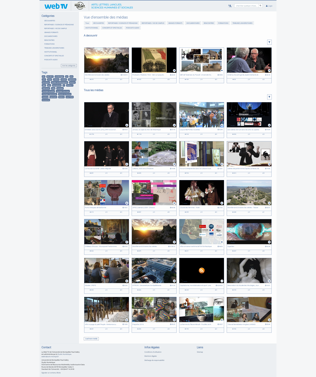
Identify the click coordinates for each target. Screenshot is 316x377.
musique (60, 88)
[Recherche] (260, 6)
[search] (246, 6)
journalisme (57, 85)
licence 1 (70, 85)
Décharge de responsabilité (154, 360)
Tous (87, 23)
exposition (72, 79)
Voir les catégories (68, 65)
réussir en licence (65, 94)
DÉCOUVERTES (49, 20)
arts (71, 76)
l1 (63, 85)
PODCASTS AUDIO (51, 59)
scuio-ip (45, 97)
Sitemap (200, 352)
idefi (43, 85)
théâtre (61, 97)
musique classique (63, 91)
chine (49, 79)
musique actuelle (48, 91)
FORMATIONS (49, 44)
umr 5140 (69, 97)
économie (45, 100)
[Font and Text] (230, 6)
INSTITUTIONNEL (50, 52)
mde (53, 88)
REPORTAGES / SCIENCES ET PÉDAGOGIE (59, 24)
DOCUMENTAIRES (50, 36)
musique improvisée (49, 94)
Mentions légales (150, 356)
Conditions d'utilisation (152, 352)
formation (45, 82)
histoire (72, 82)
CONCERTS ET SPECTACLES (54, 56)
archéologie (59, 76)
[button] (269, 42)
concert (63, 79)
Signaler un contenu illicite (51, 373)
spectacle (53, 97)
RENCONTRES (49, 40)
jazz (49, 85)
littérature (45, 88)
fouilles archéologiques (60, 82)
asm (43, 79)
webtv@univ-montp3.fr (50, 356)
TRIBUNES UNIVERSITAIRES (54, 48)
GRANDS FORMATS (51, 32)
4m (43, 76)
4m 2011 (50, 76)
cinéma (56, 79)
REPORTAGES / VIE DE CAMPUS (55, 28)
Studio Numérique (64, 354)
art (67, 76)
